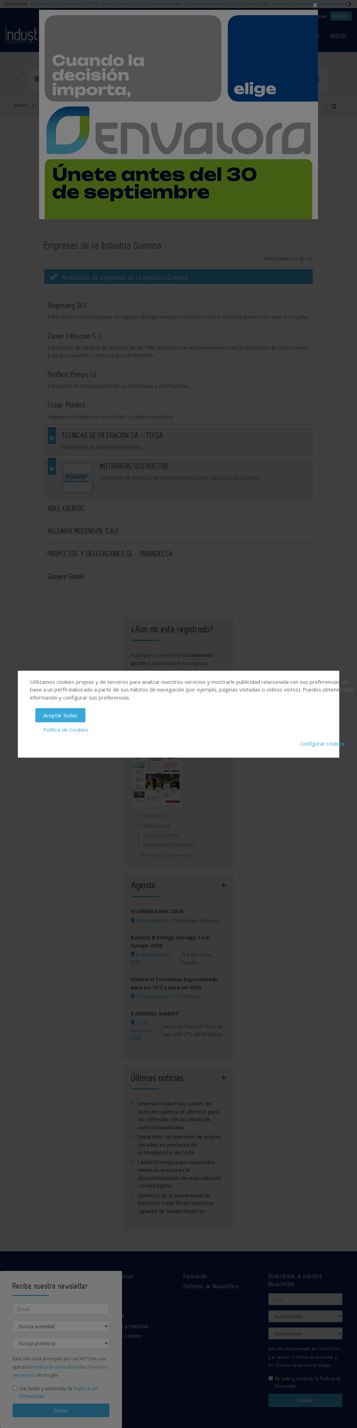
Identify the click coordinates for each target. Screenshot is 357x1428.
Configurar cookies (322, 743)
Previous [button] (18, 79)
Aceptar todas (60, 715)
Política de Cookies (65, 729)
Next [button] (338, 79)
